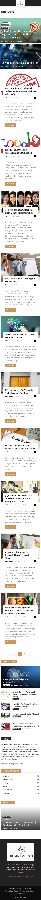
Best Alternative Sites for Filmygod (26, 714)
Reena (7, 97)
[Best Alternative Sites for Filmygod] (5, 715)
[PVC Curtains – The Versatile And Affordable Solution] (20, 383)
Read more (10, 125)
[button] (38, 3)
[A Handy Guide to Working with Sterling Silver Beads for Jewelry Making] (5, 696)
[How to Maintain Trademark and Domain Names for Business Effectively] (20, 84)
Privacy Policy (20, 893)
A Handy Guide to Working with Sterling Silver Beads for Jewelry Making (25, 694)
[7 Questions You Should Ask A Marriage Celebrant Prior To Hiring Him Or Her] (20, 491)
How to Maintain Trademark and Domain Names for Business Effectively (20, 91)
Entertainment (8, 779)
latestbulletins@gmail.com (25, 877)
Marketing (6, 786)
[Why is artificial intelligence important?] (20, 677)
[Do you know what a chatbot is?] (20, 61)
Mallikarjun (5, 41)
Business (5, 27)
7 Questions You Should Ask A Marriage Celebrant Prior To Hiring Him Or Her (19, 498)
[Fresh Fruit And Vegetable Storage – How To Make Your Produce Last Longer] (20, 603)
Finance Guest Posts (11, 891)
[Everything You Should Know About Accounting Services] (5, 706)
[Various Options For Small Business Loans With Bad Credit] (20, 438)
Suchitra (5, 828)
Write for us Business (15, 889)
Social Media (16, 728)
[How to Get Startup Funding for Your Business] (20, 267)
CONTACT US (14, 754)
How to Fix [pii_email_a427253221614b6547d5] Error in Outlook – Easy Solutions (19, 822)
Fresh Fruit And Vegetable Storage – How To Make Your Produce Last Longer (19, 610)
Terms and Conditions (27, 891)
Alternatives (16, 716)
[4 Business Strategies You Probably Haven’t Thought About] (20, 546)
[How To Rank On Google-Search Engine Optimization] (20, 142)
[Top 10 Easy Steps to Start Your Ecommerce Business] (20, 327)
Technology (7, 783)
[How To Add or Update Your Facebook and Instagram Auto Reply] (5, 726)
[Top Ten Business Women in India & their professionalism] (20, 201)
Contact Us (27, 889)
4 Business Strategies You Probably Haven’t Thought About (17, 555)
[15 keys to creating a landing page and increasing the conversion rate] (20, 36)
